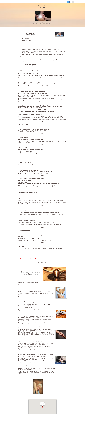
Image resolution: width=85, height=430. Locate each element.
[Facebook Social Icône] (70, 2)
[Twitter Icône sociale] (68, 2)
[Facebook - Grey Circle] (73, 2)
